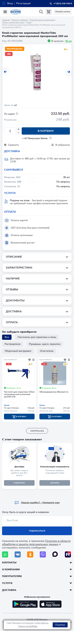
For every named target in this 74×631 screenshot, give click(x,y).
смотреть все (37, 431)
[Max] (55, 554)
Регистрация (23, 3)
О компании (11, 569)
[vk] (18, 554)
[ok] (30, 554)
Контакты (9, 562)
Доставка (9, 590)
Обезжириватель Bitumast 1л (53, 392)
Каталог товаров (20, 20)
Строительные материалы (42, 20)
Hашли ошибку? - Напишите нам (40, 502)
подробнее (19, 483)
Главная (6, 20)
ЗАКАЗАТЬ (54, 483)
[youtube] (68, 554)
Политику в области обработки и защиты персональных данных (36, 542)
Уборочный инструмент (18, 351)
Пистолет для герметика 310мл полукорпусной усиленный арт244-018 (19, 394)
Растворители (12, 344)
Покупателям (12, 576)
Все (7, 337)
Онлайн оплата (62, 11)
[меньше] (18, 133)
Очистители (46, 351)
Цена (6, 405)
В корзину (46, 131)
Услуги (7, 583)
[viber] (43, 554)
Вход (10, 3)
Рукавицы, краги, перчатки (44, 344)
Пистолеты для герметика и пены (37, 337)
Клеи (28, 22)
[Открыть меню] (5, 12)
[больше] (18, 129)
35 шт (68, 41)
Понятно (60, 625)
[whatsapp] (5, 554)
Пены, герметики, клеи (13, 22)
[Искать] (41, 12)
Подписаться (37, 530)
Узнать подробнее (27, 626)
